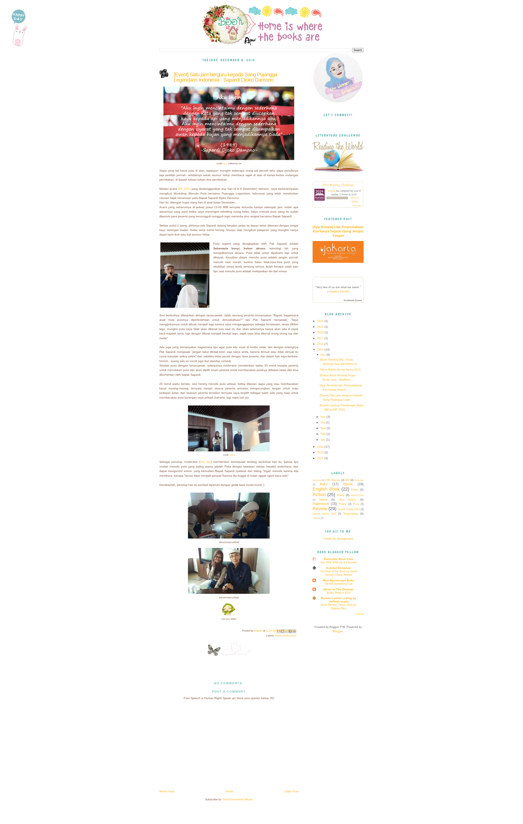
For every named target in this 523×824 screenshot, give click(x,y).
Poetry (286, 635)
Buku (323, 484)
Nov (323, 416)
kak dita (205, 461)
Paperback (321, 504)
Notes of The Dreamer (338, 589)
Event (278, 635)
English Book (326, 489)
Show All (359, 614)
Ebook (348, 484)
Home (229, 791)
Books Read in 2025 (339, 592)
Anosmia (317, 480)
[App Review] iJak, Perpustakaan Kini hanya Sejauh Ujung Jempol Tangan (338, 231)
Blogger (338, 631)
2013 (320, 452)
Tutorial (316, 518)
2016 (320, 343)
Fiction (319, 494)
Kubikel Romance (338, 568)
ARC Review (332, 480)
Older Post (291, 791)
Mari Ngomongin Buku (338, 580)
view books (356, 205)
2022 (320, 326)
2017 (320, 338)
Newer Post (166, 791)
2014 (320, 446)
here (224, 163)
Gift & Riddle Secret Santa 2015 (340, 369)
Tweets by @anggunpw (338, 538)
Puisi (293, 635)
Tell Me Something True (338, 583)
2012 (320, 458)
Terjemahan (350, 513)
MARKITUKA (357, 495)
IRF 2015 (184, 188)
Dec (323, 354)
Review (320, 508)
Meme (323, 499)
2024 (320, 321)
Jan (323, 439)
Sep (323, 428)
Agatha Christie (340, 291)
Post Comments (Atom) (238, 799)
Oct (323, 422)
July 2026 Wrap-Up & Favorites (338, 562)
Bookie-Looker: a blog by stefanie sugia (338, 599)
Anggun (331, 190)
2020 (320, 332)
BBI (347, 480)
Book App (359, 480)
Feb (323, 433)
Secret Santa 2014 (348, 509)
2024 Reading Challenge (338, 184)
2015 (320, 349)
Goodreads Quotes (353, 300)
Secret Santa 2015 (324, 513)
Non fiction (347, 499)
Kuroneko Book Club (338, 559)
